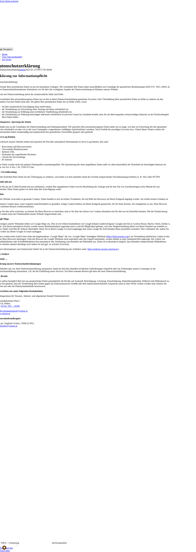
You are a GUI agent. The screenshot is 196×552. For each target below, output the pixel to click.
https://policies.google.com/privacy (103, 249)
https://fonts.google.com (118, 236)
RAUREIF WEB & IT (77, 543)
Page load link (6, 548)
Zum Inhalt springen (9, 1)
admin (22, 69)
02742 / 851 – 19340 (10, 306)
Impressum (23, 545)
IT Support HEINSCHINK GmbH (35, 543)
